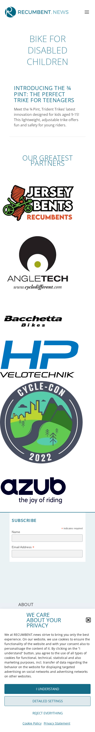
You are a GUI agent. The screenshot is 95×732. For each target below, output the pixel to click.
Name (16, 532)
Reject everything (47, 713)
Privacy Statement (57, 723)
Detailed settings (47, 701)
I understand (47, 689)
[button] (88, 620)
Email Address (23, 547)
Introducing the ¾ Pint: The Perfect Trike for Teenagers (44, 94)
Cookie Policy (32, 723)
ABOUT (25, 604)
